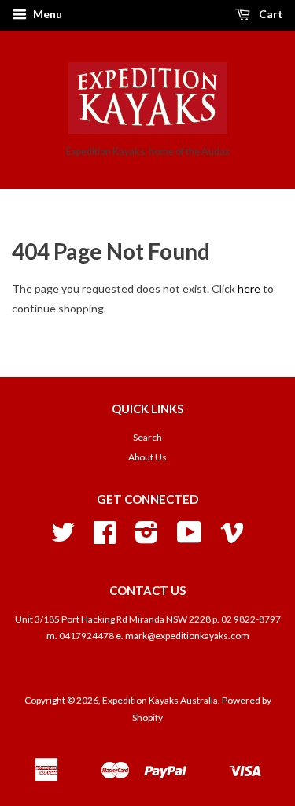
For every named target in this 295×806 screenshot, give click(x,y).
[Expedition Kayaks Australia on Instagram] (147, 538)
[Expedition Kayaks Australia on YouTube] (189, 538)
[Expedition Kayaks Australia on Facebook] (104, 538)
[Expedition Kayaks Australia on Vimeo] (232, 538)
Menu (46, 13)
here (249, 288)
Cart (269, 13)
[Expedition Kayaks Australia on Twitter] (63, 538)
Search (147, 437)
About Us (147, 457)
